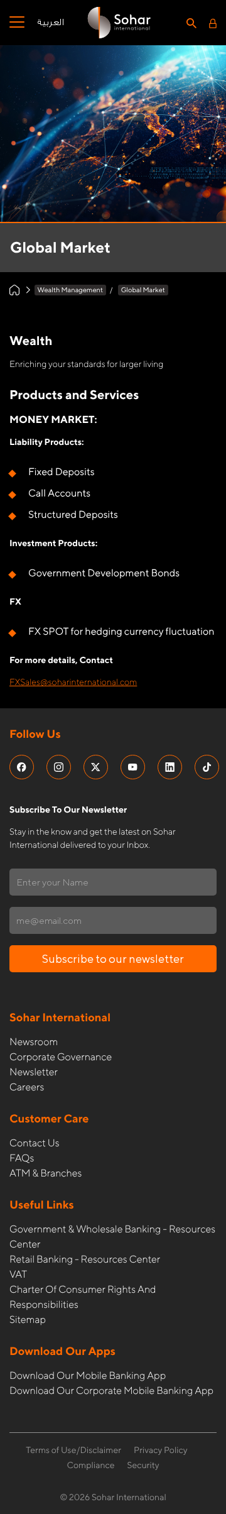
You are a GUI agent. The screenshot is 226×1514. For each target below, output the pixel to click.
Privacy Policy (161, 1450)
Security (143, 1466)
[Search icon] (191, 22)
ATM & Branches (45, 1173)
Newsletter (33, 1072)
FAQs (21, 1158)
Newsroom (33, 1042)
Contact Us (34, 1143)
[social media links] (21, 767)
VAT (18, 1274)
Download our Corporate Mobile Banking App (111, 1390)
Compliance (90, 1466)
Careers (26, 1087)
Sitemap (27, 1319)
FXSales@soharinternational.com (73, 682)
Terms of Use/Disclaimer (73, 1450)
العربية (50, 23)
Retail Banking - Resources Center (84, 1259)
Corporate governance (60, 1057)
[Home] (14, 290)
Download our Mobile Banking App (87, 1375)
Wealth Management (70, 290)
